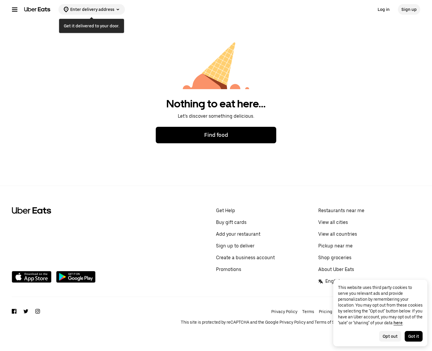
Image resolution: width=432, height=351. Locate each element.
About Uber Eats (336, 269)
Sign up (409, 9)
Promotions (228, 269)
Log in (384, 9)
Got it (413, 336)
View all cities (333, 222)
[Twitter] (26, 317)
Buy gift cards (231, 222)
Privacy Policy (284, 311)
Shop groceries (334, 257)
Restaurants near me (341, 210)
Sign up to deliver (235, 246)
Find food (216, 135)
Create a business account (245, 257)
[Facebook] (14, 317)
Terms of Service (330, 322)
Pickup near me (335, 246)
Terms (308, 311)
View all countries (337, 234)
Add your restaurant (238, 234)
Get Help (225, 210)
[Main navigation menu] (15, 9)
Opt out (390, 336)
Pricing (325, 311)
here (398, 322)
